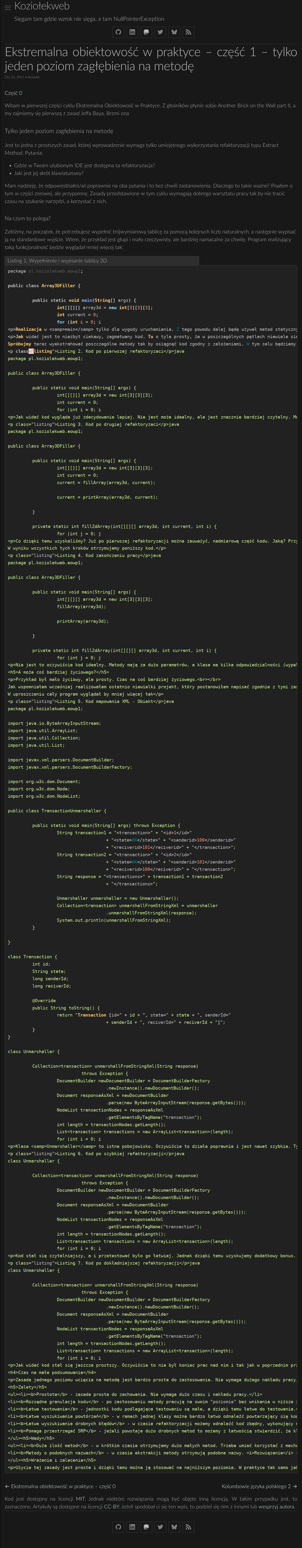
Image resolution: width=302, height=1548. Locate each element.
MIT (80, 1499)
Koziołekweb (42, 6)
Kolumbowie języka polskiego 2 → (259, 1486)
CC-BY (111, 1506)
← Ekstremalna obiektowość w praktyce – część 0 (60, 1486)
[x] (8, 8)
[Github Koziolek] (118, 32)
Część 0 (13, 93)
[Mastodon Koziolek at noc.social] (146, 32)
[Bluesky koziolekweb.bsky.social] (174, 32)
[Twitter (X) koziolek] (160, 32)
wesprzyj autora (276, 1506)
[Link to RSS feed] (188, 32)
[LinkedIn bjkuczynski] (132, 32)
